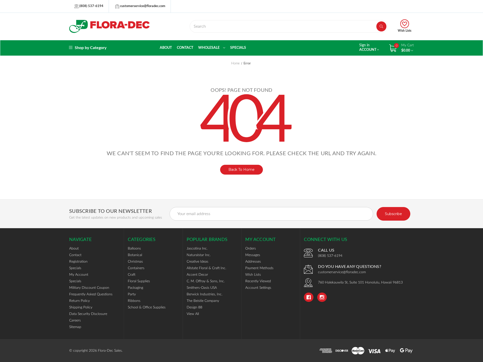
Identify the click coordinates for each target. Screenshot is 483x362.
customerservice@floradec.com (142, 6)
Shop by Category (90, 48)
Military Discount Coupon (89, 288)
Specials (238, 48)
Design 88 (194, 307)
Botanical (135, 255)
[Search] (381, 26)
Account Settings (258, 288)
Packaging (135, 288)
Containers (136, 268)
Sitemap (75, 327)
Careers (75, 320)
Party (132, 294)
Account (368, 48)
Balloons (134, 248)
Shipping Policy (80, 307)
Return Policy (79, 301)
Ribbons (134, 301)
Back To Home (241, 169)
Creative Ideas (197, 261)
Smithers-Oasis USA (202, 288)
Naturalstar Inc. (199, 255)
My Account (78, 274)
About (166, 48)
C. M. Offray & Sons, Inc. (206, 281)
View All (193, 314)
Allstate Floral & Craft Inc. (206, 268)
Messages (252, 255)
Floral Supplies (139, 281)
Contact (185, 48)
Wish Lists (404, 30)
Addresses (253, 261)
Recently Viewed (258, 281)
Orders (250, 248)
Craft (131, 274)
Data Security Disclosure (88, 314)
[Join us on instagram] (322, 297)
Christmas (135, 261)
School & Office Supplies (147, 307)
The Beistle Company (203, 301)
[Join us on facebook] (308, 297)
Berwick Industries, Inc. (204, 294)
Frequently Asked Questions (90, 294)
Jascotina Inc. (197, 248)
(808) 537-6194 (90, 6)
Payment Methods (259, 268)
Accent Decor (197, 274)
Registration (78, 261)
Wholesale (209, 48)
